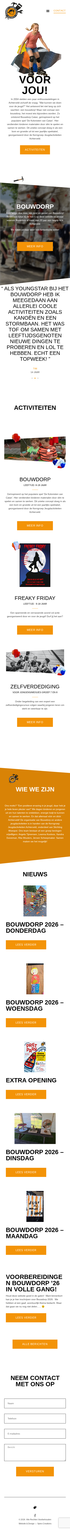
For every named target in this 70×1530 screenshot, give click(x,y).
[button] (47, 10)
